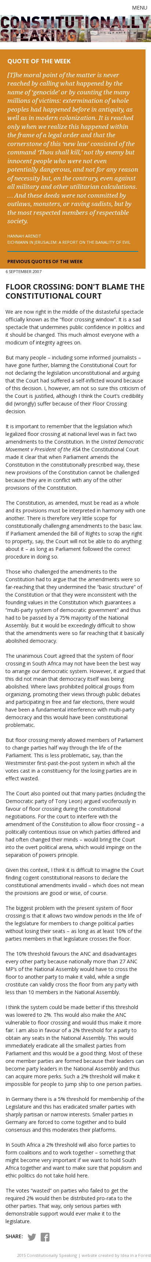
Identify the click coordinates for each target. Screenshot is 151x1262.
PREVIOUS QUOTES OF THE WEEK (44, 261)
